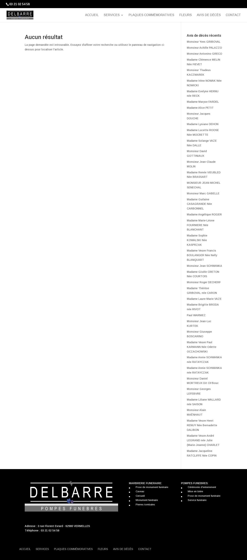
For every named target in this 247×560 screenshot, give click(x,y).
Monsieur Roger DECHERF (204, 282)
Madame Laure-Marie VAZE (204, 298)
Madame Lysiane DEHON (202, 124)
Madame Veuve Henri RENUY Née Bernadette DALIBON (202, 425)
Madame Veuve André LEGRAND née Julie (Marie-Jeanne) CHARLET (203, 440)
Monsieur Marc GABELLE (203, 193)
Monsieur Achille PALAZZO (204, 47)
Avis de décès (209, 15)
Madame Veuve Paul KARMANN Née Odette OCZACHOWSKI (201, 347)
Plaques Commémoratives (151, 15)
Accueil (92, 15)
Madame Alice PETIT (200, 107)
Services (112, 15)
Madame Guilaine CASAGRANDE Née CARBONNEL (199, 204)
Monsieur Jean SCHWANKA (204, 265)
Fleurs (185, 15)
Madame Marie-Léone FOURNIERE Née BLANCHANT (200, 225)
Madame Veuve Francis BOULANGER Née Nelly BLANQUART (202, 255)
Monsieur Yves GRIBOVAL (203, 41)
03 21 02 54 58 (50, 530)
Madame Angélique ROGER (204, 214)
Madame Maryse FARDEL (203, 101)
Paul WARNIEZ (196, 315)
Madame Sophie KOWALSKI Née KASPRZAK (197, 240)
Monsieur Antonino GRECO (204, 53)
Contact (233, 15)
